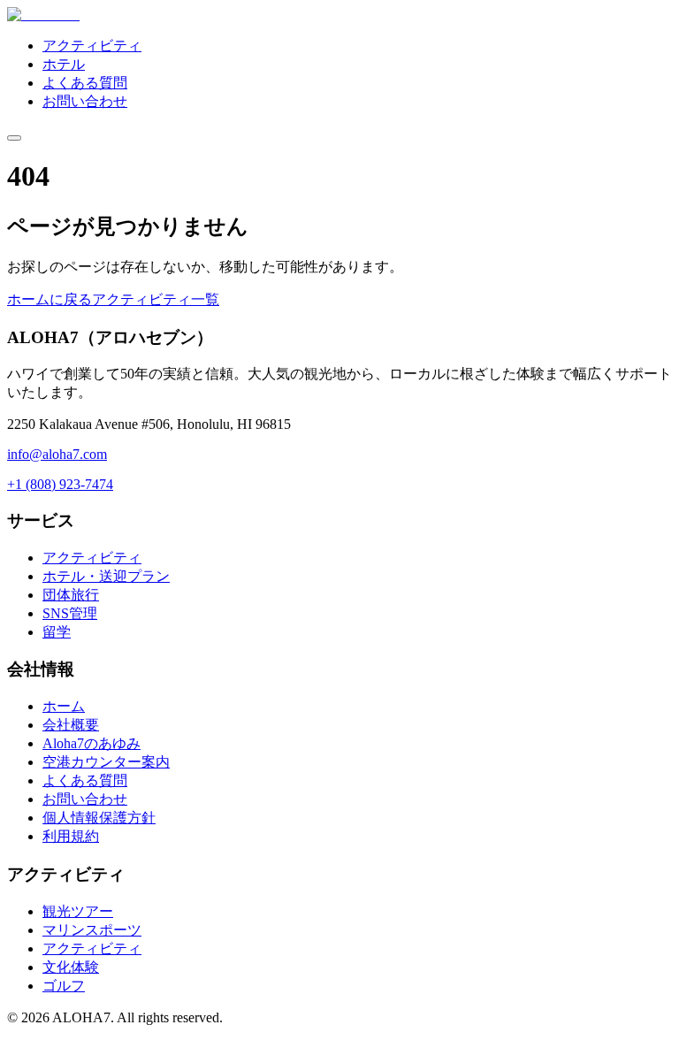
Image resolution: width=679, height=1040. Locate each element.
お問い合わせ (84, 101)
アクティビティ (91, 45)
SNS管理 (69, 613)
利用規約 (70, 836)
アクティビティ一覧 (155, 299)
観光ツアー (77, 911)
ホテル (63, 64)
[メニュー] (14, 138)
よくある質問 (84, 82)
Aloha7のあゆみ (91, 743)
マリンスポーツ (91, 929)
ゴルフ (63, 985)
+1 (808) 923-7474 (60, 484)
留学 (56, 631)
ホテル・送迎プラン (106, 576)
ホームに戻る (49, 299)
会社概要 (70, 724)
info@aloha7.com (57, 454)
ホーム (63, 706)
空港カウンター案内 (106, 761)
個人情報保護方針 (99, 817)
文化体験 (70, 967)
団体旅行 (70, 594)
